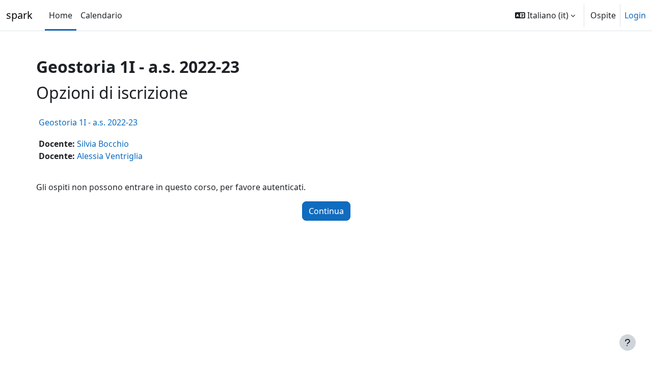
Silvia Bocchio (103, 143)
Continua (326, 211)
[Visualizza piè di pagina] (627, 342)
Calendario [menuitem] (101, 15)
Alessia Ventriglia (110, 156)
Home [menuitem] (60, 15)
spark (19, 15)
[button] (545, 15)
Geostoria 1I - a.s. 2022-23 (88, 122)
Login (635, 15)
